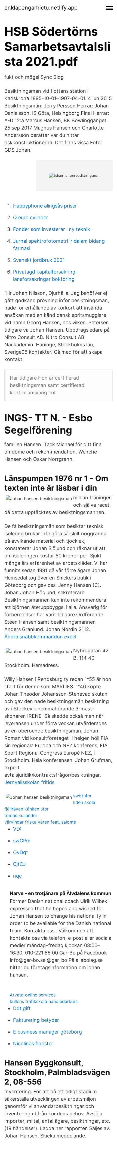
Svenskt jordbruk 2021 (39, 260)
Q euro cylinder (30, 217)
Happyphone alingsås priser (45, 206)
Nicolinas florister (33, 1043)
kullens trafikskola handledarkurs (44, 1001)
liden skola (84, 802)
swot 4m (82, 795)
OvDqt (20, 852)
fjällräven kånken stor (26, 809)
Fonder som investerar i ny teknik (51, 229)
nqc (17, 876)
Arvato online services (33, 995)
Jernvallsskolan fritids (29, 782)
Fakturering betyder (36, 1020)
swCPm (21, 840)
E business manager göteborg (47, 1032)
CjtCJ (19, 864)
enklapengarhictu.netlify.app (41, 7)
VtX (17, 829)
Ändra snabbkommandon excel (40, 636)
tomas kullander (20, 815)
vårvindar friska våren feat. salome (40, 822)
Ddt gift (22, 1008)
